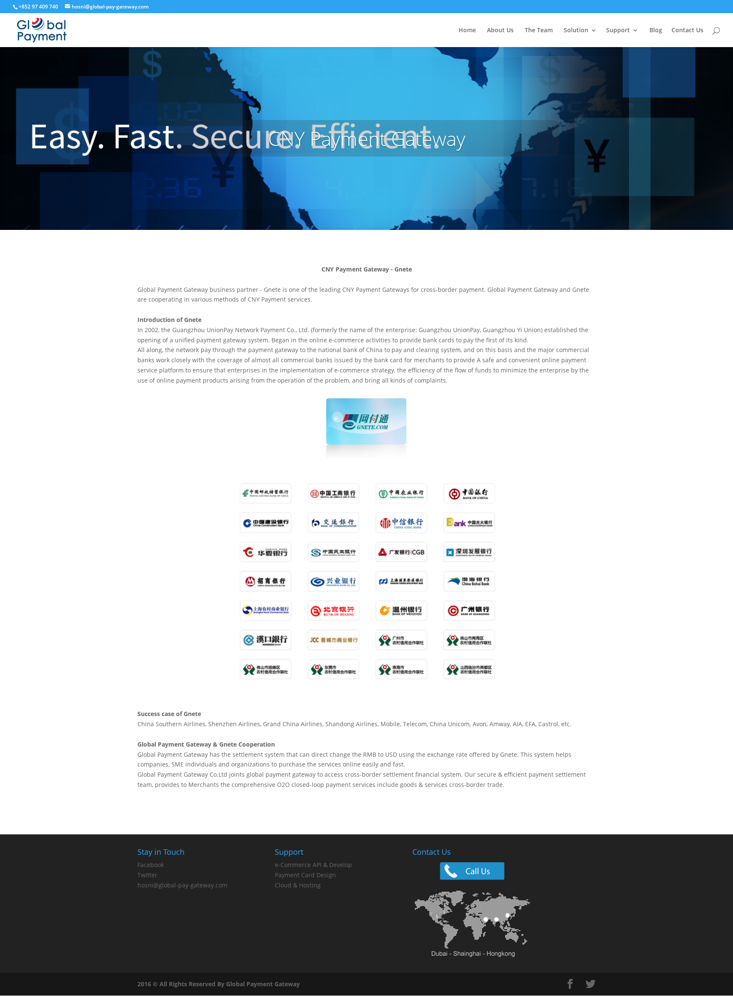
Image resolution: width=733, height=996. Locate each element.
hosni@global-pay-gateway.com (182, 885)
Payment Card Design (305, 875)
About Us (500, 30)
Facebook (150, 865)
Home (467, 30)
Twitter (147, 875)
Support (618, 30)
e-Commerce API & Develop (313, 865)
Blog (655, 30)
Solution (576, 30)
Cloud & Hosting (298, 885)
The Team (539, 30)
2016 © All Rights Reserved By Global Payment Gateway (218, 984)
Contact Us (687, 30)
